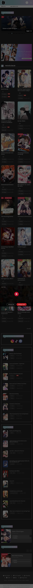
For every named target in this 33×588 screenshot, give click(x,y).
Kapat (27, 31)
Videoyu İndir (21, 304)
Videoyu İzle (11, 304)
